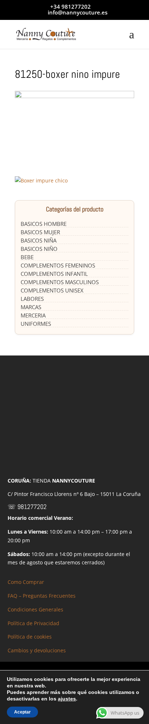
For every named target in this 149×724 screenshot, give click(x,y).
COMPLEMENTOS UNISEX (52, 290)
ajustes (67, 699)
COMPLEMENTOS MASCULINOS (60, 282)
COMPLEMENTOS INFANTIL (54, 273)
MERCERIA (33, 315)
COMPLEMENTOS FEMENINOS (58, 265)
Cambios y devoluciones (37, 650)
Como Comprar (26, 581)
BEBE (27, 257)
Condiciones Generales (35, 609)
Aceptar (22, 712)
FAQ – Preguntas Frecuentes (42, 595)
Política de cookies (30, 636)
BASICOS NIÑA (38, 240)
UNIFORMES (36, 323)
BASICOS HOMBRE (44, 223)
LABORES (32, 298)
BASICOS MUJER (40, 232)
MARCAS (31, 307)
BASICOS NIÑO (39, 248)
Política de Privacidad (33, 623)
